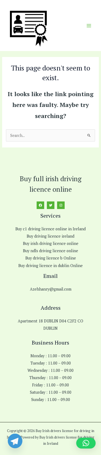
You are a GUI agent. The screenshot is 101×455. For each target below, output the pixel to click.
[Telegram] (15, 441)
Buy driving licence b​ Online (50, 258)
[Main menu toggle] (89, 25)
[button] (86, 443)
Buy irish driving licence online (50, 243)
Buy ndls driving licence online (50, 250)
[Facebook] (40, 205)
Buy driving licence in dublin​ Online (50, 265)
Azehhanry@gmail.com (50, 289)
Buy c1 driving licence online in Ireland (50, 228)
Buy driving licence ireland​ (50, 236)
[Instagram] (61, 205)
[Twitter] (50, 205)
